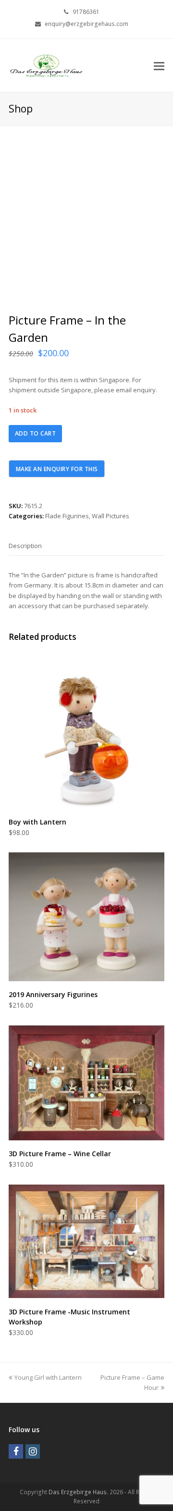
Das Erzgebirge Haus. (78, 1492)
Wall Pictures (110, 516)
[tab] (25, 545)
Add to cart (35, 433)
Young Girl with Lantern (48, 1377)
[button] (159, 65)
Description (25, 545)
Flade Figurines (67, 516)
